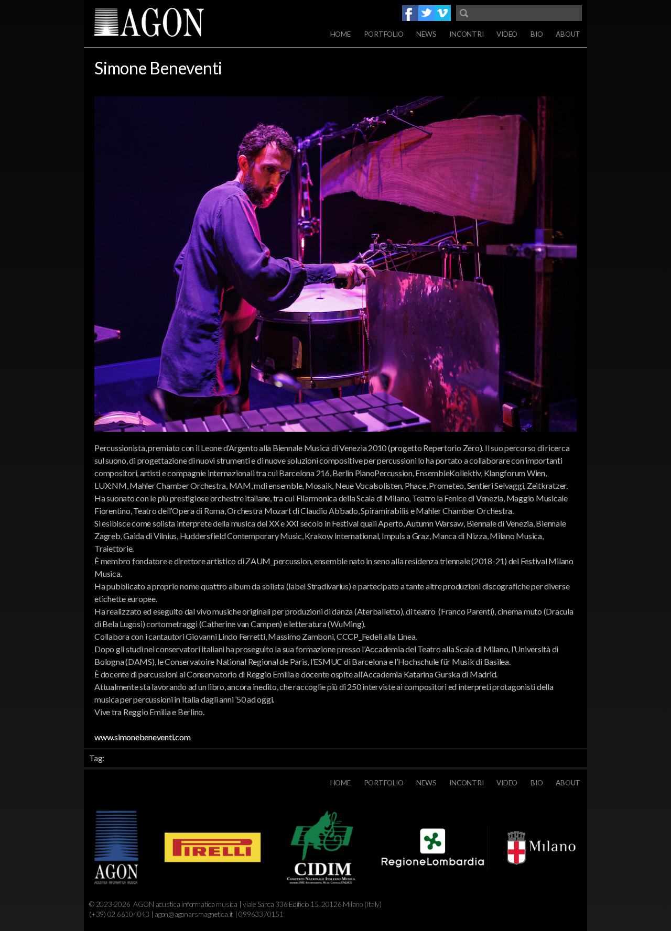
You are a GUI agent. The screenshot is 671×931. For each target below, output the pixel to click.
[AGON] (168, 23)
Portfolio (384, 34)
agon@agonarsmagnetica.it (194, 914)
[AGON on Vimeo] (443, 13)
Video (506, 34)
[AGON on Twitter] (426, 13)
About (568, 34)
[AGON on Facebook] (410, 13)
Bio (537, 34)
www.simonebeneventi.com (142, 737)
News (426, 34)
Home (340, 34)
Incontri (466, 34)
